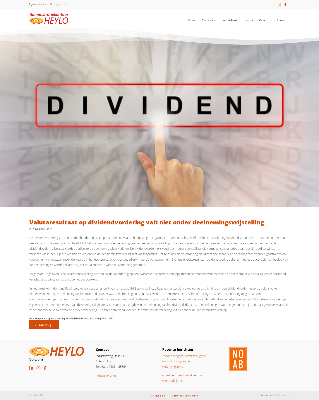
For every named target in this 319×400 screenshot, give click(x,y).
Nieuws (248, 20)
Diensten (207, 20)
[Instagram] (280, 4)
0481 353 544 (39, 4)
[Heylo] (59, 18)
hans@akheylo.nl (61, 4)
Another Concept (282, 395)
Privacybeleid (157, 395)
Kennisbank (230, 20)
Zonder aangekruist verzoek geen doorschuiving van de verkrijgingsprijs (184, 361)
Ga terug (45, 325)
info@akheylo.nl (106, 376)
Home (191, 20)
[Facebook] (285, 4)
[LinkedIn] (274, 4)
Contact (282, 20)
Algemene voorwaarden (184, 395)
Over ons (265, 20)
